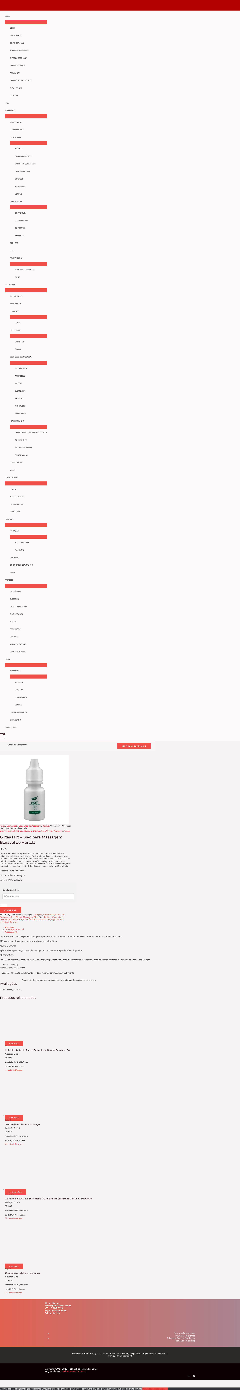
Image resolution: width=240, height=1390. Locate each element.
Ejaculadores (16, 614)
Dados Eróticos (22, 171)
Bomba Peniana (17, 130)
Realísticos (15, 629)
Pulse (17, 323)
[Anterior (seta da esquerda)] (4, 1385)
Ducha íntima (21, 440)
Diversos (19, 179)
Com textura (20, 213)
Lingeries (9, 519)
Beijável (18, 383)
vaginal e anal (57, 919)
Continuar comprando (134, 746)
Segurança (15, 73)
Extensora (20, 235)
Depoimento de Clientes (21, 80)
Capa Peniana (16, 201)
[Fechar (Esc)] (4, 1382)
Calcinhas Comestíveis (25, 164)
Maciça (13, 621)
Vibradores (15, 512)
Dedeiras (14, 243)
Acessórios (10, 111)
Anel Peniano (16, 122)
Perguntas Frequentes (185, 1335)
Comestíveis (15, 330)
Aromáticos (15, 591)
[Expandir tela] (22, 1382)
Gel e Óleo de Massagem (21, 357)
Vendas (18, 194)
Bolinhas (14, 311)
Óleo (25, 919)
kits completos (22, 542)
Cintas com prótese (19, 712)
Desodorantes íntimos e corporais (31, 432)
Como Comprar (17, 43)
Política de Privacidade (185, 1340)
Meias (12, 572)
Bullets (13, 489)
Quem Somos (16, 35)
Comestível (20, 228)
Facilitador (20, 406)
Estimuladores (12, 478)
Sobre (12, 28)
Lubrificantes (16, 463)
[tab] (80, 927)
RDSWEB (82, 1371)
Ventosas (14, 637)
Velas (12, 470)
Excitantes (35, 831)
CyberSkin (14, 599)
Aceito (145, 1388)
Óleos (18, 349)
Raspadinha (20, 186)
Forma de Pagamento (19, 50)
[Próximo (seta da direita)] (13, 1385)
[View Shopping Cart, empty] (2, 735)
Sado (7, 659)
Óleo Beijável (35, 919)
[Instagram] (189, 1376)
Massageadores (17, 497)
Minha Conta (10, 727)
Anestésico (20, 376)
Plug (12, 250)
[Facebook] (194, 1376)
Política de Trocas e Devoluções (181, 1338)
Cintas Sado (15, 720)
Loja (7, 103)
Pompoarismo (16, 258)
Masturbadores (17, 504)
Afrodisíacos (16, 296)
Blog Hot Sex (16, 88)
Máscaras (19, 550)
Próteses (9, 580)
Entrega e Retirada (18, 58)
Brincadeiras (16, 137)
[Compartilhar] (13, 1382)
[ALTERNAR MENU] (26, 22)
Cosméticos (10, 285)
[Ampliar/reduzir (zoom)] (32, 1382)
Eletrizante (20, 391)
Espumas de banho (23, 447)
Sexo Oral (46, 919)
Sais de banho (21, 455)
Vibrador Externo (18, 644)
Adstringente (21, 368)
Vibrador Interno (18, 652)
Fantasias (14, 531)
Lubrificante (17, 919)
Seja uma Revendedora (184, 1333)
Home (7, 16)
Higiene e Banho (17, 421)
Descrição (9, 927)
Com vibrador (21, 220)
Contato (14, 96)
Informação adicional (14, 929)
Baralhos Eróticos (23, 156)
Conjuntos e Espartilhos (21, 565)
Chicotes (19, 690)
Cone (17, 277)
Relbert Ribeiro (69, 1371)
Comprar (10, 910)
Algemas (19, 149)
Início (2, 826)
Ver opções (15, 1192)
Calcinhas (19, 342)
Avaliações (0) (11, 932)
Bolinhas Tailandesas (25, 269)
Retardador (20, 413)
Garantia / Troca (17, 65)
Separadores (21, 697)
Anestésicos (15, 304)
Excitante (19, 398)
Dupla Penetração (18, 606)
